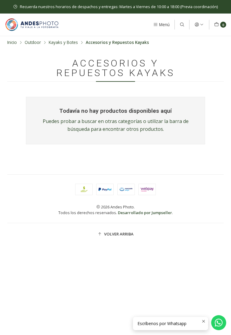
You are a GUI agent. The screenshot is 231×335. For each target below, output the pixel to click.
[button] (115, 234)
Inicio (12, 42)
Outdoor (33, 42)
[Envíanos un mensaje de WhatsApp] (218, 322)
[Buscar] (182, 24)
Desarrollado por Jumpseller (145, 212)
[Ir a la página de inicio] (32, 24)
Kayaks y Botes (63, 42)
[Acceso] (199, 24)
